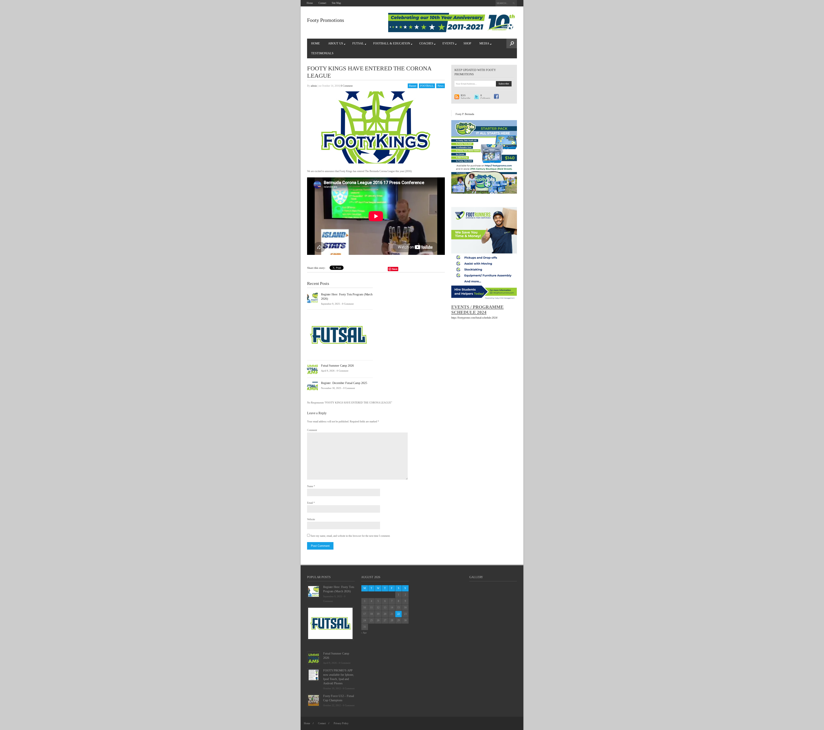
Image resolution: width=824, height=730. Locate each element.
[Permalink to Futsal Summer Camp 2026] (312, 368)
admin (314, 85)
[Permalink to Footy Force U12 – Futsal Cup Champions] (313, 700)
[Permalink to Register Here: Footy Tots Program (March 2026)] (312, 297)
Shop (467, 43)
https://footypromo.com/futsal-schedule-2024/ (474, 317)
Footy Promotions (325, 20)
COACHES (426, 43)
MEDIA (484, 43)
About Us (335, 43)
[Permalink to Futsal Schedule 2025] (338, 334)
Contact (322, 3)
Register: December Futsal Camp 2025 (344, 383)
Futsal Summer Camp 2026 (337, 365)
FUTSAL (358, 43)
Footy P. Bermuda (465, 114)
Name (310, 486)
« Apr (364, 632)
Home (310, 3)
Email (310, 502)
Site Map (336, 3)
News (441, 85)
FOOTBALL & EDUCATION (391, 43)
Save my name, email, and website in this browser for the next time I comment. (350, 535)
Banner (412, 85)
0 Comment (347, 85)
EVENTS (448, 43)
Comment (312, 430)
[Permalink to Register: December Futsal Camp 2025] (312, 386)
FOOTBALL (427, 85)
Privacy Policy (341, 723)
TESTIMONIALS (322, 53)
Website (311, 519)
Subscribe (465, 96)
